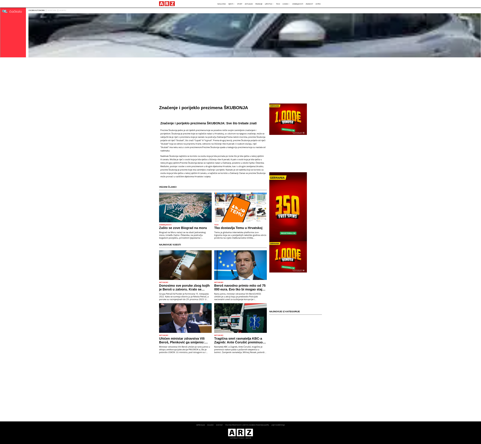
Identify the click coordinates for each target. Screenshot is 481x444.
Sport (239, 4)
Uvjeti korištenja (278, 425)
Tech (278, 4)
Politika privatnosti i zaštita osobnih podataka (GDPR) (247, 425)
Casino (285, 4)
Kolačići (210, 425)
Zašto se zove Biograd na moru (183, 228)
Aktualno (249, 4)
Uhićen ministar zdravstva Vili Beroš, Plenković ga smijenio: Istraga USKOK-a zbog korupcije (184, 340)
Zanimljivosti (297, 4)
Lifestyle (268, 4)
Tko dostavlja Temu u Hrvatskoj (238, 228)
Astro (318, 4)
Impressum (200, 425)
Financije (258, 4)
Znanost (309, 4)
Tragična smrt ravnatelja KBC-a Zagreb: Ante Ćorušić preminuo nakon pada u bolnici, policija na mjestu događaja (239, 340)
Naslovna (221, 4)
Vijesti (230, 4)
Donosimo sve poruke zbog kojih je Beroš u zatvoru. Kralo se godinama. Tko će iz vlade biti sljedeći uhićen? (184, 287)
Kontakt (219, 425)
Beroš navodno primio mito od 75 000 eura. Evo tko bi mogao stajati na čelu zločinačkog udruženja (240, 287)
